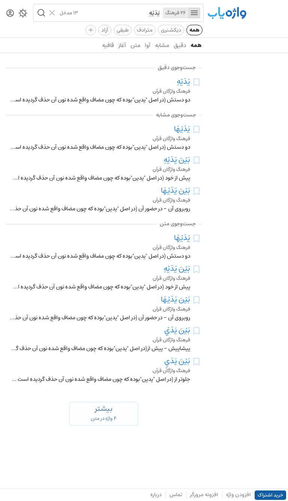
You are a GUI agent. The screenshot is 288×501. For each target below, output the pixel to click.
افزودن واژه (238, 494)
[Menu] (194, 13)
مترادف (145, 30)
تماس (176, 494)
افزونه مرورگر (204, 494)
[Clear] (53, 12)
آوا (147, 45)
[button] (40, 12)
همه (194, 30)
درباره (156, 494)
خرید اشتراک (270, 495)
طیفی (123, 30)
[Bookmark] (196, 82)
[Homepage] (226, 13)
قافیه (108, 45)
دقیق (180, 45)
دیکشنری (171, 30)
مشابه (162, 45)
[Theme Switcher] (22, 15)
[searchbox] (119, 12)
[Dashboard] (10, 14)
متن (135, 45)
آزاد (104, 30)
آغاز (122, 45)
